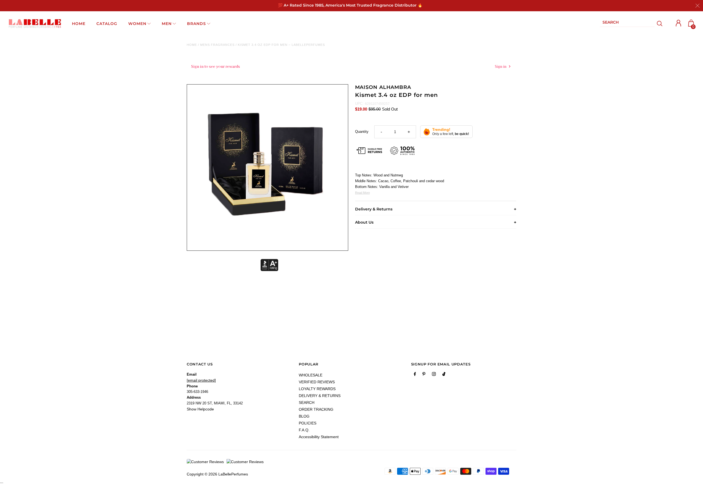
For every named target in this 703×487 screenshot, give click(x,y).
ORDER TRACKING (316, 409)
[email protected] (201, 380)
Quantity (362, 132)
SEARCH (306, 402)
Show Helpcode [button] (200, 409)
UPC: (359, 104)
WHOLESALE (310, 375)
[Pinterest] (423, 375)
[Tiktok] (443, 375)
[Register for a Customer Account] (678, 23)
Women (137, 23)
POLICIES (307, 423)
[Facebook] (415, 375)
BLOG (304, 416)
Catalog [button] (106, 23)
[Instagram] (434, 375)
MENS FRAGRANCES (217, 44)
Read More (362, 192)
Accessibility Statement (319, 437)
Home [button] (78, 23)
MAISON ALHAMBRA (383, 87)
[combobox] (627, 23)
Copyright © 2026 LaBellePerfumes (217, 474)
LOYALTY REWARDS (317, 389)
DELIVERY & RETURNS (320, 395)
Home (192, 44)
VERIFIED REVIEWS (317, 382)
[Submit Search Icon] (660, 23)
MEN (167, 23)
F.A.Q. (304, 430)
